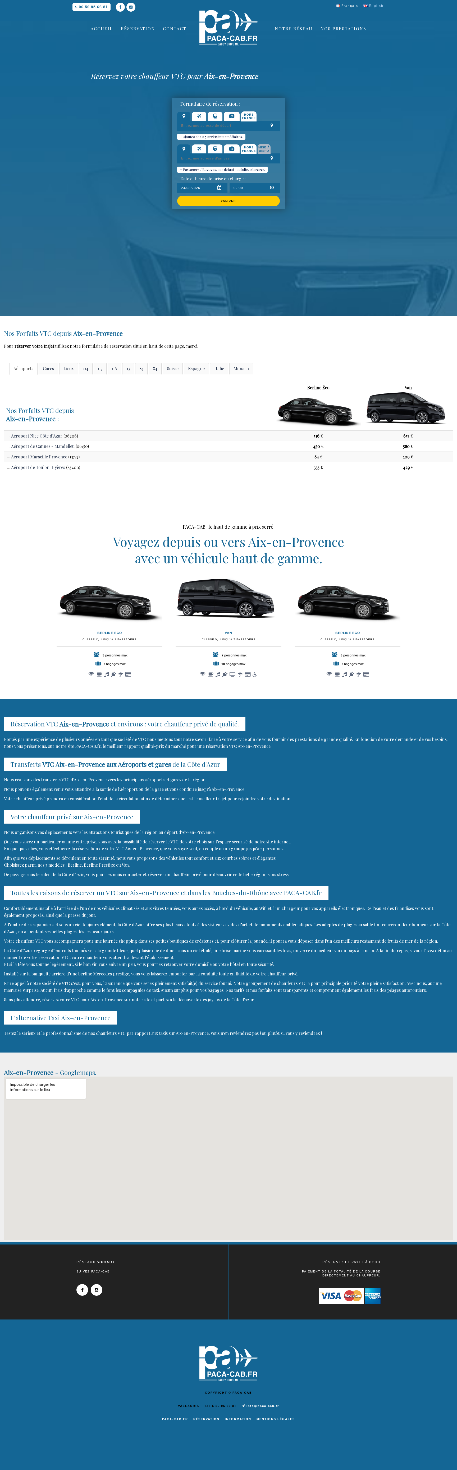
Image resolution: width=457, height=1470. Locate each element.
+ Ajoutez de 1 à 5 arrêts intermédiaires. (211, 136)
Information (238, 1419)
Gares (48, 368)
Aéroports (23, 368)
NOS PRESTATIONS (343, 28)
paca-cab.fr (175, 1419)
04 (85, 368)
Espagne (196, 368)
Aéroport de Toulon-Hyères (38, 467)
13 (128, 368)
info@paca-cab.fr (262, 1405)
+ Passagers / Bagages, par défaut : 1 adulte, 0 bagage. (222, 169)
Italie (219, 368)
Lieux (68, 368)
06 (114, 368)
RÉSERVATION (138, 28)
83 (141, 368)
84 (155, 368)
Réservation (206, 1419)
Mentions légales (276, 1419)
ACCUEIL (102, 28)
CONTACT (174, 28)
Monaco (241, 368)
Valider (228, 200)
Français (349, 6)
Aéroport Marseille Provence (39, 456)
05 (100, 368)
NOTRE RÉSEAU (294, 28)
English (375, 6)
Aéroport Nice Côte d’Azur (36, 436)
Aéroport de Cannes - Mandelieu (43, 446)
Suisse (173, 368)
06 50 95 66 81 (93, 7)
